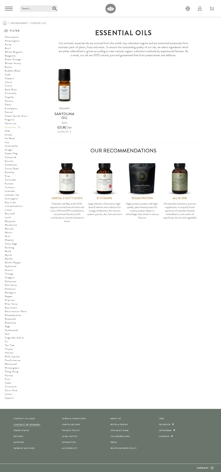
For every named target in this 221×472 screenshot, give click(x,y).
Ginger (9, 149)
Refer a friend (119, 424)
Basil (8, 48)
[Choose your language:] (188, 8)
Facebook (165, 424)
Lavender (10, 191)
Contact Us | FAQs (24, 418)
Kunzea (9, 183)
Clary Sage (11, 243)
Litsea (8, 210)
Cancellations (71, 424)
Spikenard (10, 266)
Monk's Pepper (13, 262)
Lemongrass (11, 198)
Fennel (9, 112)
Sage (7, 326)
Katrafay (10, 172)
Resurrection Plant (16, 311)
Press (114, 442)
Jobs (161, 418)
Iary (7, 142)
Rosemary (10, 322)
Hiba (7, 131)
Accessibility (69, 448)
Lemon (9, 394)
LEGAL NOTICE (70, 436)
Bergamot (10, 55)
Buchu (8, 67)
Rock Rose (11, 89)
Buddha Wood (12, 70)
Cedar (8, 382)
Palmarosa (10, 281)
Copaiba (9, 97)
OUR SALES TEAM (120, 430)
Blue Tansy (11, 303)
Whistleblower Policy (124, 448)
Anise (8, 44)
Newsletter (69, 442)
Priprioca (10, 300)
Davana (9, 101)
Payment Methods (24, 448)
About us (116, 418)
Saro (7, 333)
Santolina (10, 127)
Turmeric (10, 187)
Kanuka (9, 161)
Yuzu (7, 379)
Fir (6, 341)
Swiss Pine (11, 390)
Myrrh (8, 255)
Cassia (8, 82)
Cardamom (11, 164)
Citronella (11, 93)
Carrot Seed (12, 168)
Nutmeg (9, 247)
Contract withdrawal (27, 424)
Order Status (21, 430)
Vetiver (9, 352)
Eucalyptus (11, 108)
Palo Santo (11, 285)
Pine (7, 176)
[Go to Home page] (110, 8)
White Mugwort (14, 52)
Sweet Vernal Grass (16, 116)
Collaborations (120, 436)
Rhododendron (13, 315)
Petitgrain (10, 292)
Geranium (11, 123)
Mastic (9, 232)
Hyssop (9, 375)
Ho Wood (10, 138)
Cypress (9, 397)
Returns (18, 436)
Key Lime (10, 202)
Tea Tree (10, 345)
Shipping (19, 442)
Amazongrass (12, 40)
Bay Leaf (10, 213)
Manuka (9, 228)
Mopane (9, 239)
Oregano (10, 277)
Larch (8, 217)
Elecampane (12, 37)
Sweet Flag (11, 153)
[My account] (200, 8)
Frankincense (12, 360)
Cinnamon (11, 386)
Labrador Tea (12, 195)
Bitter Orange (13, 59)
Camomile (11, 157)
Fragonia (10, 119)
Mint (7, 236)
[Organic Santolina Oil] (64, 85)
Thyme (9, 349)
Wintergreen (12, 367)
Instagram (165, 430)
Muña (8, 251)
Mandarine (11, 224)
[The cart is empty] (212, 8)
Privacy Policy (71, 430)
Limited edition (14, 206)
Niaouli (9, 270)
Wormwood (11, 364)
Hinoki (9, 134)
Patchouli (10, 288)
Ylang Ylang (11, 371)
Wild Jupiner (12, 356)
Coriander (10, 179)
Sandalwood (11, 330)
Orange (9, 273)
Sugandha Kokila (14, 337)
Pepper (9, 296)
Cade (8, 74)
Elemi (8, 104)
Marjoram (10, 221)
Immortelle (11, 146)
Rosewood (10, 318)
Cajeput (9, 78)
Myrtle (9, 258)
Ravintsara (11, 307)
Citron (8, 85)
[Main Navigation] (9, 8)
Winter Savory (13, 63)
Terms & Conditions (74, 418)
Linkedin (164, 436)
